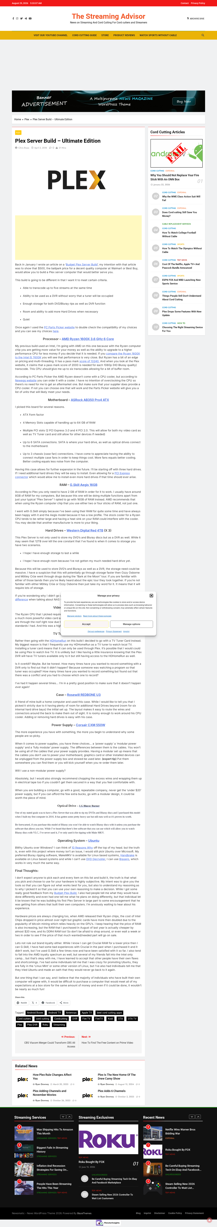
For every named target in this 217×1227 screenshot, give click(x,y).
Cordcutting (60, 1018)
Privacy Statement (114, 631)
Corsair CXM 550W (90, 725)
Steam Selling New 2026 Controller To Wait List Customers (180, 1187)
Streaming (59, 1024)
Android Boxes (35, 1012)
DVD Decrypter (95, 859)
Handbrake (127, 855)
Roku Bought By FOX (91, 1162)
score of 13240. (89, 361)
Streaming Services (47, 1138)
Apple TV (87, 1012)
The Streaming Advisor (108, 16)
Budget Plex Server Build (81, 264)
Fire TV (86, 1018)
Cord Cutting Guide (84, 35)
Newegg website (26, 380)
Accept (86, 624)
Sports (180, 244)
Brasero (124, 859)
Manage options (131, 624)
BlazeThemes (84, 1213)
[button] (151, 595)
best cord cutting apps (109, 1012)
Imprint (126, 631)
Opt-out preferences (96, 631)
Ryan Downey (42, 1084)
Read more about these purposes (97, 616)
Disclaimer (159, 1213)
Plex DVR (32, 1024)
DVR (74, 1018)
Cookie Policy (175, 1213)
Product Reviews (124, 35)
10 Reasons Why (82, 847)
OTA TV (132, 1018)
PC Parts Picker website (59, 327)
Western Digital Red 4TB (85, 530)
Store (105, 35)
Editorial (170, 170)
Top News (182, 260)
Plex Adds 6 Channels (111, 1091)
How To (181, 323)
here (55, 331)
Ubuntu (93, 841)
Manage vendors (74, 616)
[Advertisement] (108, 65)
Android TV (54, 1012)
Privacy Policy (198, 3)
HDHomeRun (58, 640)
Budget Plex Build (65, 893)
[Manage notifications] (209, 1220)
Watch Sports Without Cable (158, 35)
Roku (45, 1024)
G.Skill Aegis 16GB (83, 485)
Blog (138, 1213)
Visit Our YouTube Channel (51, 35)
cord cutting (42, 1018)
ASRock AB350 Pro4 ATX (90, 400)
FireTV (99, 1018)
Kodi (110, 1018)
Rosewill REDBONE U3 (84, 695)
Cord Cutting (157, 170)
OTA (120, 1018)
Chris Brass (23, 147)
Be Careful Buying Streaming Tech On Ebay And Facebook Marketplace (182, 1169)
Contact (185, 3)
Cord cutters (24, 1018)
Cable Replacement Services (176, 224)
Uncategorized (99, 1174)
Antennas (71, 1012)
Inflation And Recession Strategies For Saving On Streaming (51, 1169)
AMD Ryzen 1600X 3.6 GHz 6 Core (88, 339)
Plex (18, 132)
